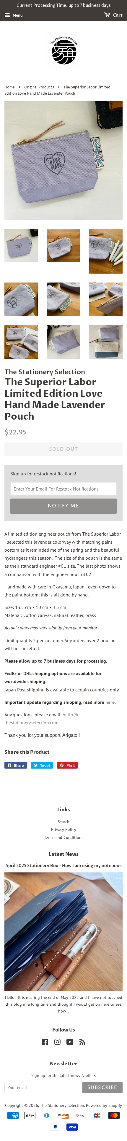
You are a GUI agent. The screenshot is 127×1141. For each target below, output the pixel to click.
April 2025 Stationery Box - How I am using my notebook (63, 866)
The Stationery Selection (62, 1105)
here (110, 702)
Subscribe (102, 1087)
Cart (117, 15)
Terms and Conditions (63, 837)
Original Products (39, 87)
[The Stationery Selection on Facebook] (44, 1043)
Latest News (64, 854)
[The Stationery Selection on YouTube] (69, 1043)
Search (63, 821)
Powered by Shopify (104, 1105)
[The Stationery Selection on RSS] (82, 1043)
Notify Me (63, 506)
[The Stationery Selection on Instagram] (57, 1043)
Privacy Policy (63, 829)
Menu (17, 15)
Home (9, 87)
